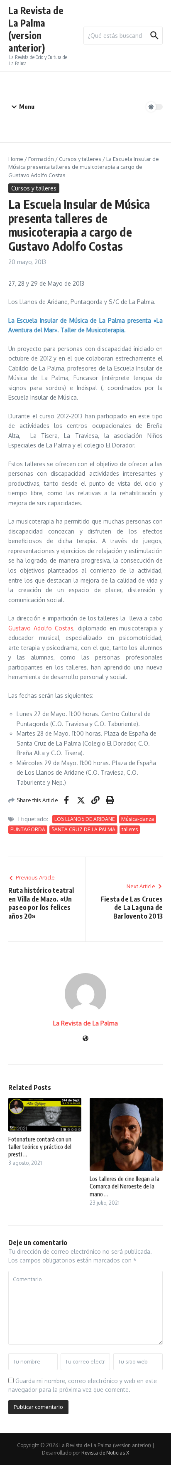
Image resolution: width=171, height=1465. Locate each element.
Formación (41, 159)
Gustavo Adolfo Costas (40, 628)
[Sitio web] (85, 1039)
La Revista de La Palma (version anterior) (36, 29)
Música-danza (137, 819)
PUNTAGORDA (27, 829)
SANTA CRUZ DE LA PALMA (83, 829)
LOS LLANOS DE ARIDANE (84, 819)
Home (15, 159)
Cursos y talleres (80, 159)
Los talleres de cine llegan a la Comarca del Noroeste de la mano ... (124, 1186)
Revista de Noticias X (105, 1453)
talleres (130, 829)
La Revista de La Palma (85, 1023)
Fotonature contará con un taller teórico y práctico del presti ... (39, 1147)
